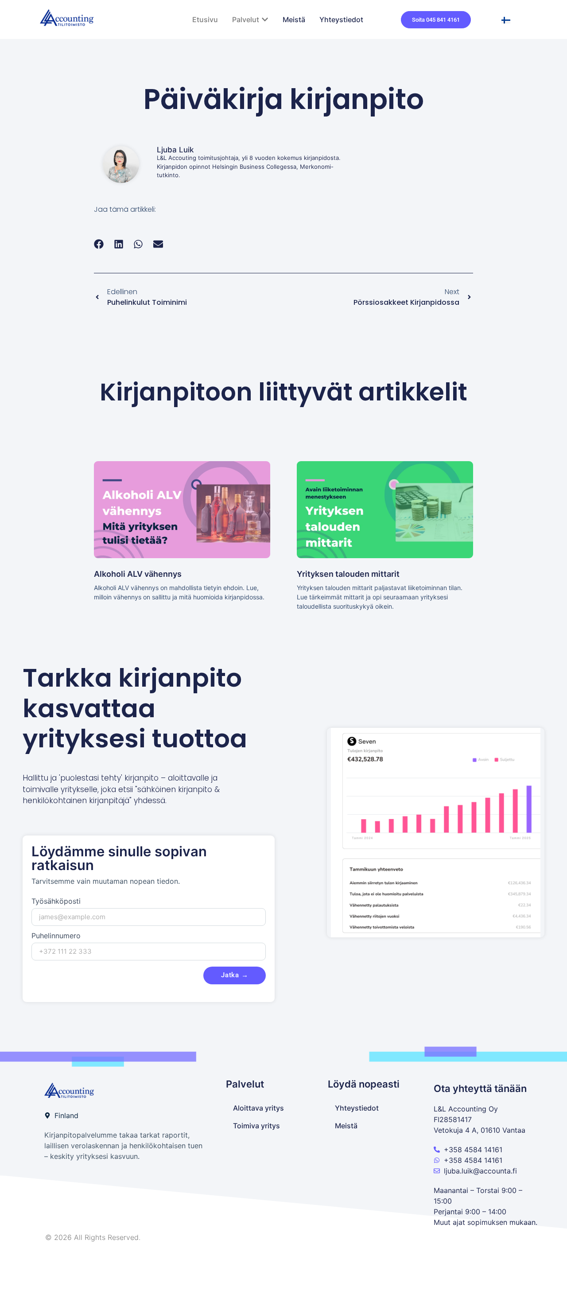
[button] (99, 244)
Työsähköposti (56, 901)
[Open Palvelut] (264, 19)
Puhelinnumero (56, 936)
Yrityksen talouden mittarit (348, 574)
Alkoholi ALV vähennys (138, 574)
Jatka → (234, 975)
